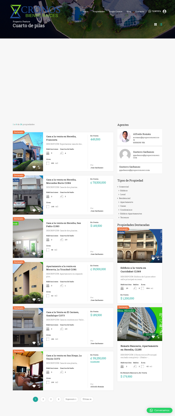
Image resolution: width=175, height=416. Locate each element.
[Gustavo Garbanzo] (125, 159)
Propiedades (99, 11)
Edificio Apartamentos (131, 213)
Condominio (126, 209)
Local (123, 194)
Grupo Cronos (115, 11)
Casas (123, 206)
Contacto (139, 11)
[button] (159, 410)
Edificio (124, 190)
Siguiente (70, 399)
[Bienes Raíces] (43, 19)
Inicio (85, 11)
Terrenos (124, 217)
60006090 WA (139, 142)
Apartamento (126, 202)
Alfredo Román (142, 134)
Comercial (124, 186)
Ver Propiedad (28, 163)
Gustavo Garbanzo (143, 151)
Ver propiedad (139, 256)
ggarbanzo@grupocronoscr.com (146, 156)
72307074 (156, 11)
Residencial (124, 198)
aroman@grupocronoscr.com (146, 138)
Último (86, 399)
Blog (129, 11)
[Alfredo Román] (125, 141)
